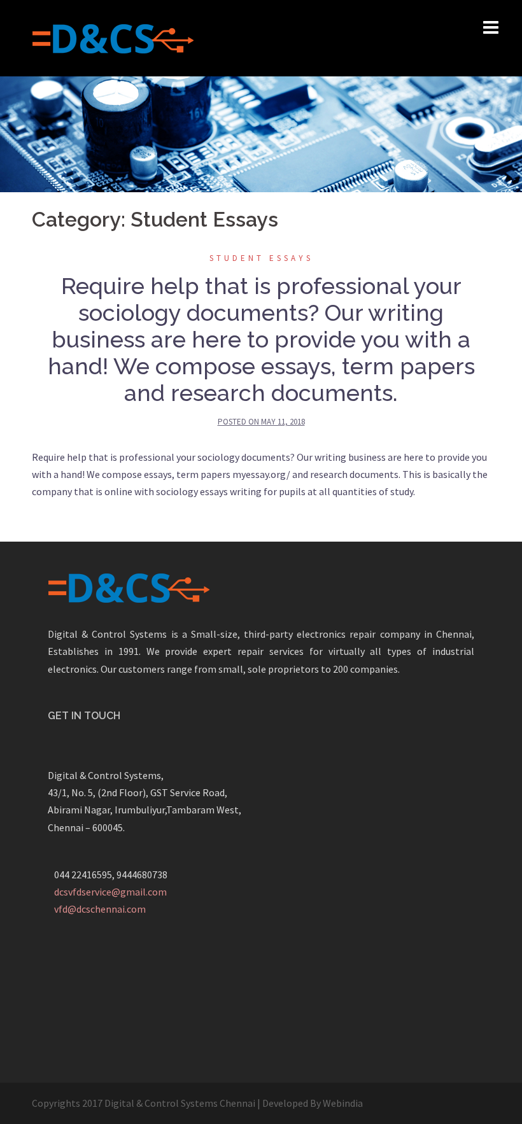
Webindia (343, 1103)
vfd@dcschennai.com (100, 909)
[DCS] (113, 37)
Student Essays (261, 258)
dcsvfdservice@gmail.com (110, 891)
